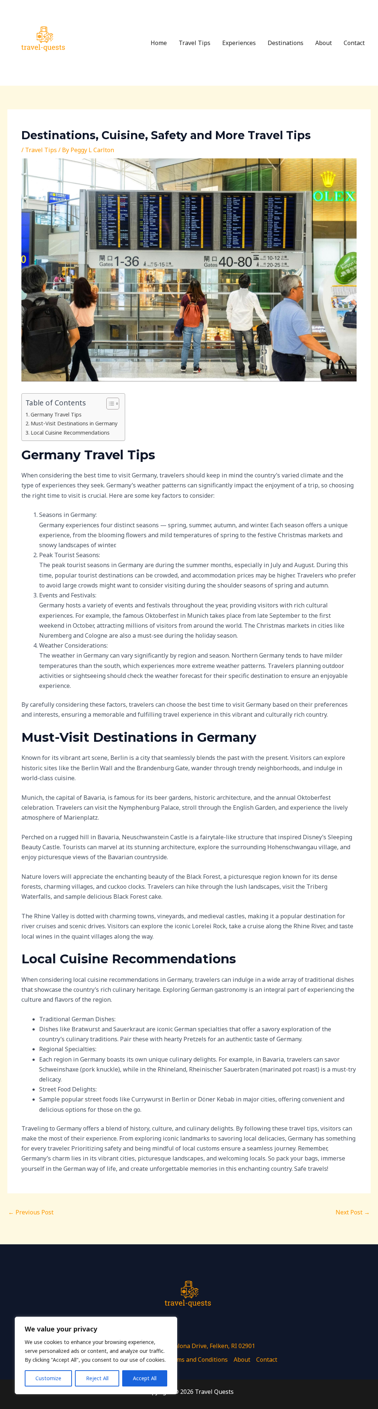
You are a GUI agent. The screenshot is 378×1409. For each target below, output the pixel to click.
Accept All (145, 1378)
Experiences (239, 43)
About (323, 43)
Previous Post (31, 1212)
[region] (96, 1355)
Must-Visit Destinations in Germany (74, 423)
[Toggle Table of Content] (109, 403)
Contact (354, 43)
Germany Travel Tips (56, 414)
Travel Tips (194, 43)
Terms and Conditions (197, 1359)
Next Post (353, 1212)
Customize (48, 1378)
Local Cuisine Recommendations (70, 432)
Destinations (285, 43)
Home (159, 43)
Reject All (97, 1378)
